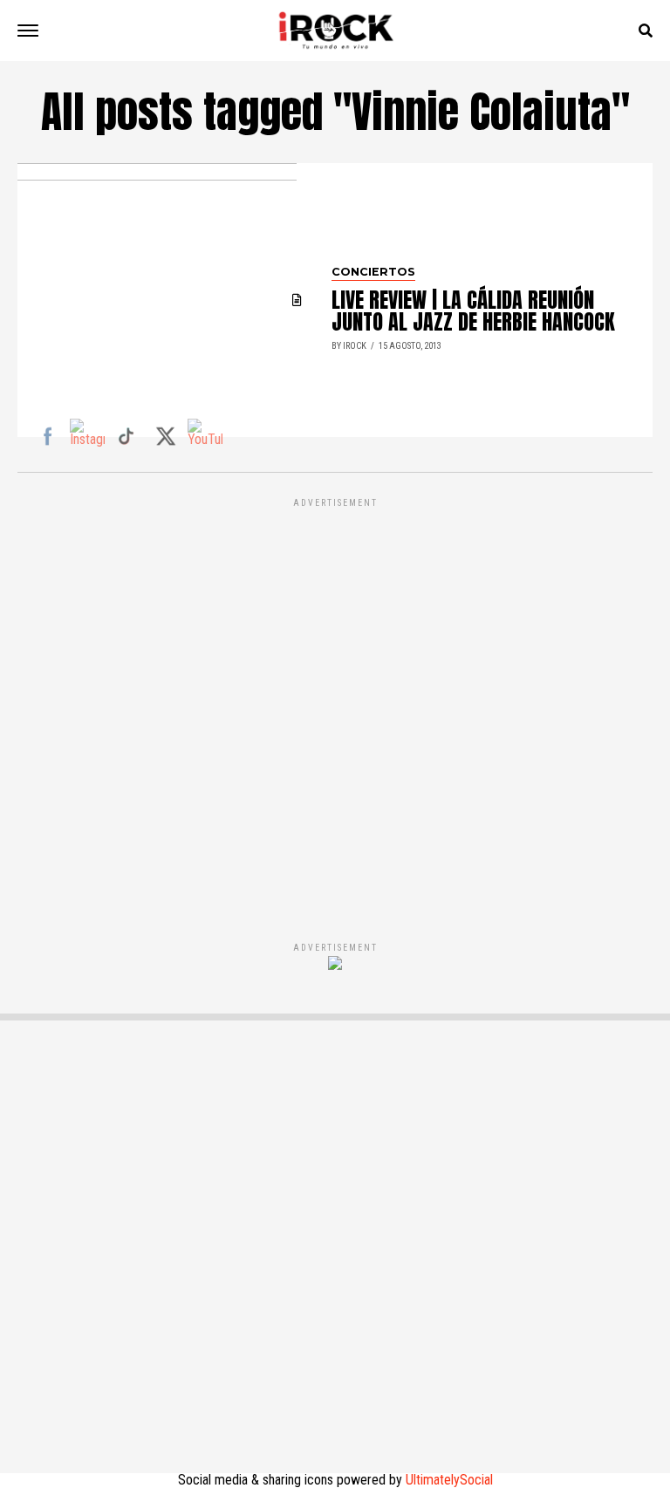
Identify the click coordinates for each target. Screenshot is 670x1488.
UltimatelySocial (449, 1479)
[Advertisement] (335, 701)
